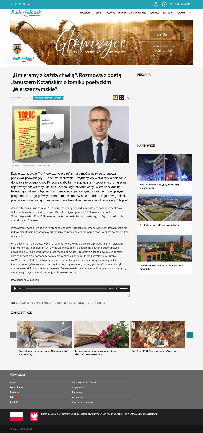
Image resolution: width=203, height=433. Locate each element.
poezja (79, 303)
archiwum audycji (25, 303)
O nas (13, 382)
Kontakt (14, 402)
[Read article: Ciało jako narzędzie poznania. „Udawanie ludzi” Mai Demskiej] (44, 336)
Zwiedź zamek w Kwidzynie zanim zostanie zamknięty (161, 267)
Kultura (122, 13)
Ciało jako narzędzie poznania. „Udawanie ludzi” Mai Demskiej (43, 352)
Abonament (78, 397)
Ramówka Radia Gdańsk (84, 382)
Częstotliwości (79, 387)
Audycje (111, 13)
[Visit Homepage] (26, 13)
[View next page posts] (190, 335)
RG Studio (167, 13)
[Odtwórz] (15, 288)
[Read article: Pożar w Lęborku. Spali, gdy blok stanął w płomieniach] (164, 169)
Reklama (181, 13)
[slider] (124, 288)
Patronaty (77, 392)
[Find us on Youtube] (24, 4)
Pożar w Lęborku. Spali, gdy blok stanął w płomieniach (159, 186)
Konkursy (154, 13)
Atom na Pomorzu (137, 13)
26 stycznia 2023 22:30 (21, 98)
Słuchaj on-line (180, 4)
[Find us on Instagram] (20, 4)
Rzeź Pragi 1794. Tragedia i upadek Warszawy (155, 350)
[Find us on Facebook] (11, 4)
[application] (70, 288)
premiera (89, 303)
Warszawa (100, 303)
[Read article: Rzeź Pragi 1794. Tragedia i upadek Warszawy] (158, 336)
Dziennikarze (16, 387)
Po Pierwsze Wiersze (51, 98)
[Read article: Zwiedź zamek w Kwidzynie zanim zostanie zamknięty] (164, 250)
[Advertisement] (163, 109)
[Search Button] (190, 13)
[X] (121, 98)
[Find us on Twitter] (16, 4)
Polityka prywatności (82, 402)
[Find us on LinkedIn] (28, 4)
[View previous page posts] (13, 335)
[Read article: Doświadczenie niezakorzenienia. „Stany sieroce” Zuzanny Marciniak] (101, 336)
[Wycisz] (117, 288)
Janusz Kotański (44, 303)
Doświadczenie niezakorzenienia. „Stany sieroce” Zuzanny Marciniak (95, 352)
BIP (12, 397)
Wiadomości (85, 13)
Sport (99, 13)
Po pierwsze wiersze (64, 303)
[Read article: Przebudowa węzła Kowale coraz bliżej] (164, 209)
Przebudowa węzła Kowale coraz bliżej (159, 225)
